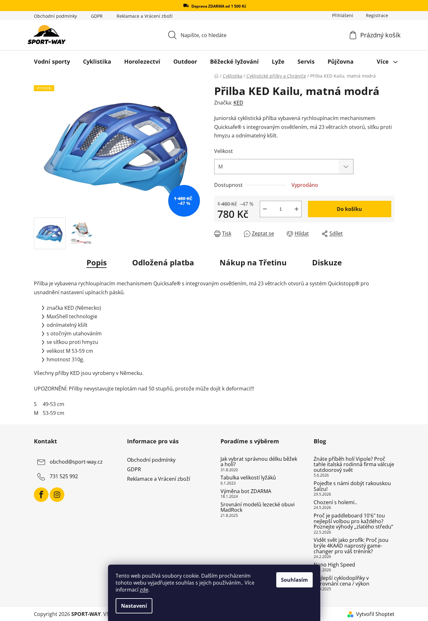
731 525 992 (64, 476)
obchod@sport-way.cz (76, 461)
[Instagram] (57, 494)
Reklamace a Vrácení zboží (145, 16)
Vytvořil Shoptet (375, 614)
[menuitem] (52, 61)
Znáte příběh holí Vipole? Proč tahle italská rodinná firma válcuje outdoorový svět (354, 464)
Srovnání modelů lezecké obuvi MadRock (257, 507)
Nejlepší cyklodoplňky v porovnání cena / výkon (341, 580)
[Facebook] (41, 494)
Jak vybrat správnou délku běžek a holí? (258, 461)
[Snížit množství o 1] (265, 209)
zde (144, 589)
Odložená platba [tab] (163, 262)
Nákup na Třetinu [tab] (253, 262)
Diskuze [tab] (327, 262)
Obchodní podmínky (55, 16)
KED (238, 102)
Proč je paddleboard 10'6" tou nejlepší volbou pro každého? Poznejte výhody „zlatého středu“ (353, 521)
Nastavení (134, 605)
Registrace (377, 15)
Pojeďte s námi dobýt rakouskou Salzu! (352, 486)
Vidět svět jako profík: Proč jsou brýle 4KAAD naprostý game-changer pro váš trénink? (351, 545)
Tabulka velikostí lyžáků (248, 478)
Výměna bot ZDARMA (245, 491)
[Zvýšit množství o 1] (296, 209)
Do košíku (349, 209)
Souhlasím (294, 579)
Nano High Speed (334, 565)
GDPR (97, 16)
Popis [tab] (96, 262)
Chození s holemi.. (335, 502)
